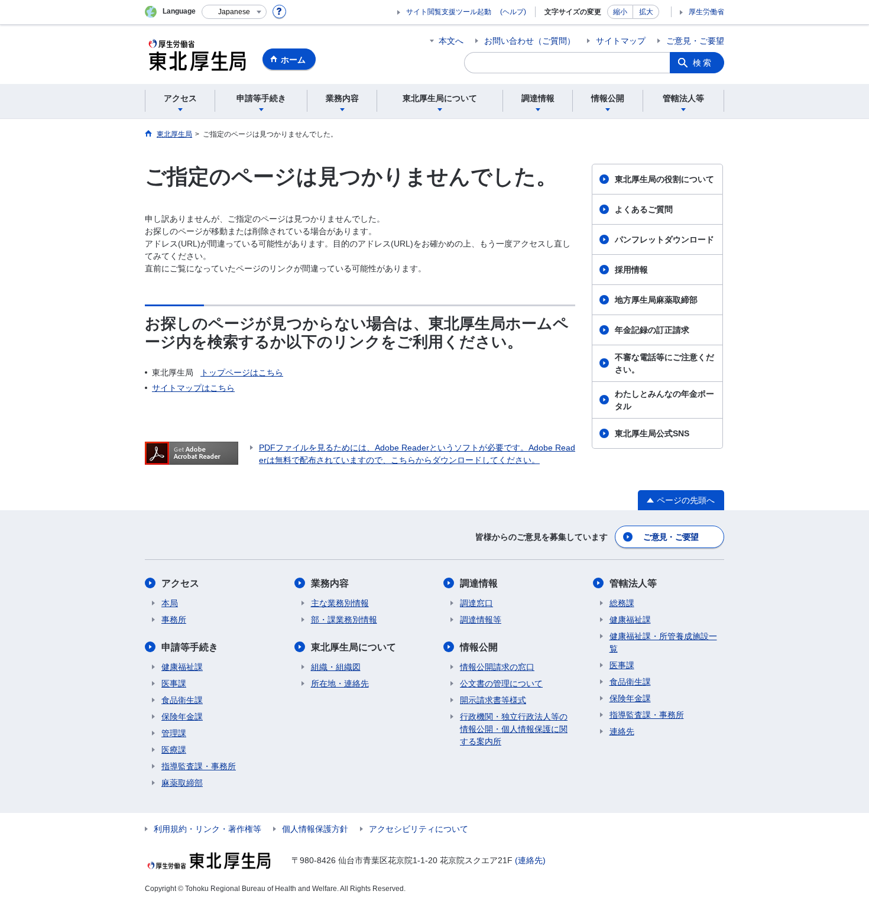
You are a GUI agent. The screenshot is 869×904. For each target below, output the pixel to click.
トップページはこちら (241, 372)
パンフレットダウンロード (664, 239)
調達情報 (479, 583)
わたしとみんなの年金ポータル (664, 400)
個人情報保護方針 (315, 829)
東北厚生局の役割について (664, 179)
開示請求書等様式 (493, 700)
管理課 (173, 733)
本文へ (451, 41)
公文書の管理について (501, 683)
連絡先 (621, 731)
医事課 (173, 683)
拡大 (646, 12)
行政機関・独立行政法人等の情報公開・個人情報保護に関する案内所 (514, 729)
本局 (169, 603)
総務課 (621, 603)
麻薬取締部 (182, 783)
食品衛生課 (182, 700)
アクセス (180, 583)
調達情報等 (480, 619)
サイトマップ (621, 41)
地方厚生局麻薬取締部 (656, 299)
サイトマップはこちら (193, 388)
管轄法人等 (633, 583)
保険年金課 (182, 716)
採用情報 (631, 269)
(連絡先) (530, 860)
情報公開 (479, 647)
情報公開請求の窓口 (497, 667)
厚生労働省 (706, 12)
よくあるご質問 (644, 209)
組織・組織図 (336, 667)
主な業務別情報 (340, 603)
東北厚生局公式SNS (652, 433)
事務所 (173, 619)
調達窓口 (476, 603)
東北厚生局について (353, 647)
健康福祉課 (182, 667)
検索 (703, 62)
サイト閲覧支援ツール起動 (448, 12)
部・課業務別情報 (344, 619)
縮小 (620, 12)
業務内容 (330, 583)
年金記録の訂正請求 (652, 330)
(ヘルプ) (513, 12)
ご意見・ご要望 (695, 41)
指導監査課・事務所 (198, 766)
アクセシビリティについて (418, 829)
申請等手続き (189, 647)
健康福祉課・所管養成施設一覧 (663, 642)
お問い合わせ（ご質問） (529, 41)
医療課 (173, 749)
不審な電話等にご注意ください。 (664, 363)
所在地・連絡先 (340, 683)
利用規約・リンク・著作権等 (207, 829)
